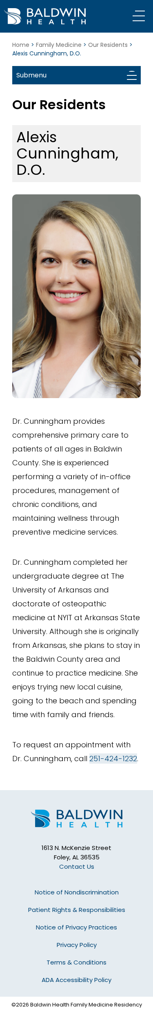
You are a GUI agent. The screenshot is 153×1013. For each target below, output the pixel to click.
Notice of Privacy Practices (76, 927)
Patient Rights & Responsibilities (76, 909)
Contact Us (76, 866)
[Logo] (55, 16)
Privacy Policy (77, 944)
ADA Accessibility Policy (76, 980)
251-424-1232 (113, 758)
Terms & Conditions (76, 962)
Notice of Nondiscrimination (77, 892)
